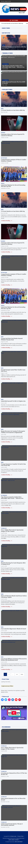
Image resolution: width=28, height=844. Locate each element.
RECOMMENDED (6, 727)
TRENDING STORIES (7, 53)
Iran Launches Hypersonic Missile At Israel (13, 628)
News (4, 45)
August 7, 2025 (4, 373)
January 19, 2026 (4, 137)
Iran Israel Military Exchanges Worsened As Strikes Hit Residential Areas (14, 659)
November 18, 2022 (5, 827)
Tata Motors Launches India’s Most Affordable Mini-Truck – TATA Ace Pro (13, 66)
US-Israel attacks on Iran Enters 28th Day (12, 23)
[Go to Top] (25, 837)
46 (17, 674)
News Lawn (13, 836)
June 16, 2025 (4, 662)
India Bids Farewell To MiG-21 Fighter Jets (13, 401)
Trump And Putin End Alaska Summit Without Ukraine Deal (12, 339)
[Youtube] (17, 834)
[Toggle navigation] (3, 17)
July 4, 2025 (3, 434)
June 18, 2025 (4, 599)
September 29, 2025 (5, 188)
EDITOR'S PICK (6, 33)
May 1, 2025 (4, 85)
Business (3, 132)
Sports (2, 183)
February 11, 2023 (5, 776)
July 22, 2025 (4, 403)
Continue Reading (5, 220)
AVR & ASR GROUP (18, 841)
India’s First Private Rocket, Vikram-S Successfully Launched (12, 824)
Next (22, 674)
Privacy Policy (20, 836)
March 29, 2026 (5, 48)
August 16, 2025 (4, 341)
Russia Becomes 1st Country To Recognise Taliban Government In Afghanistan (13, 431)
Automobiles (5, 64)
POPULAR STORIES (7, 89)
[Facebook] (11, 834)
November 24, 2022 (5, 801)
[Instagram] (13, 834)
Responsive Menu (22, 1)
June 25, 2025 (5, 68)
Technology (4, 528)
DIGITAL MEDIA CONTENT (14, 839)
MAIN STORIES (6, 28)
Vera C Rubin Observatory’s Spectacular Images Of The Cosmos (12, 530)
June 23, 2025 (4, 533)
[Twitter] (15, 834)
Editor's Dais (4, 157)
